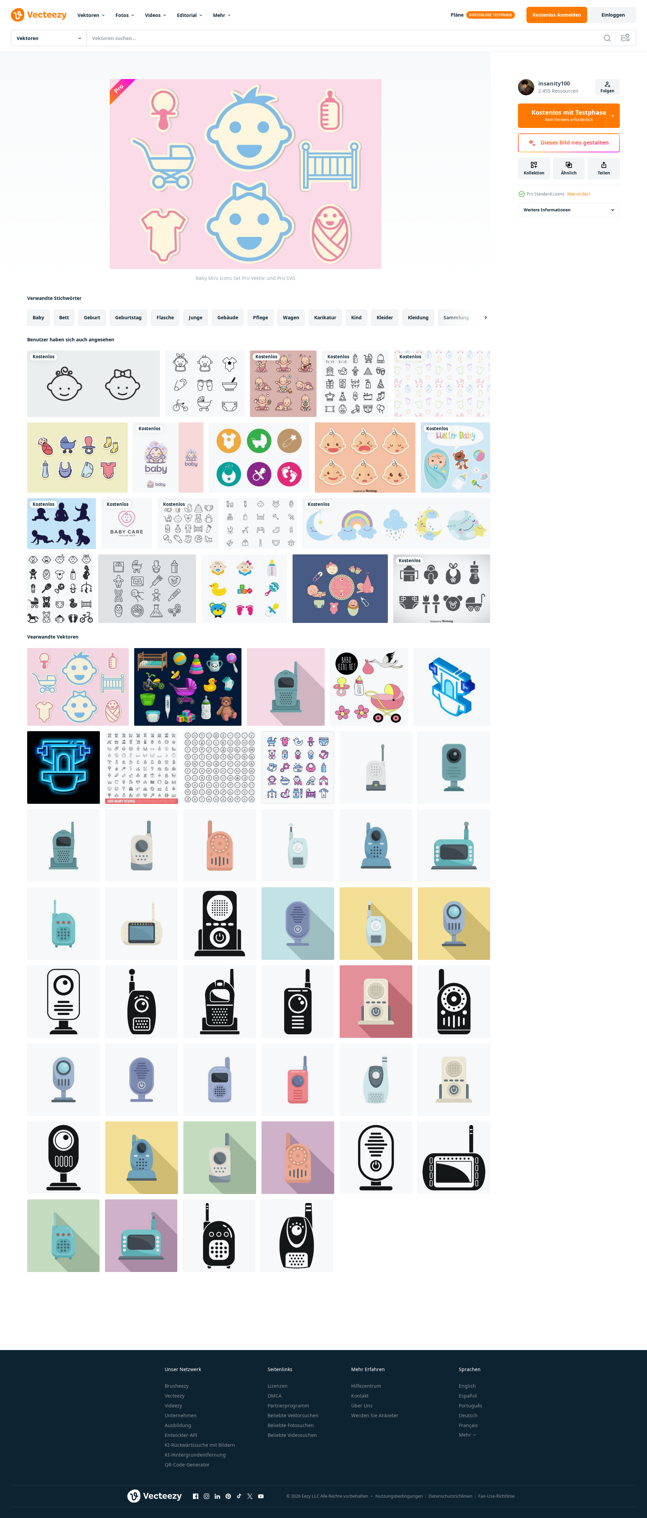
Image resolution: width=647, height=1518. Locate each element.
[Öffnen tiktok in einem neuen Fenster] (239, 1496)
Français (468, 1425)
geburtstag (128, 317)
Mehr (219, 15)
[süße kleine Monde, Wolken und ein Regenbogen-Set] (396, 523)
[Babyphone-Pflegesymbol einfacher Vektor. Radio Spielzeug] (219, 1235)
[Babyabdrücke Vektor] (259, 457)
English (467, 1386)
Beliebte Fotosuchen (291, 1425)
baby (38, 317)
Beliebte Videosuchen (292, 1435)
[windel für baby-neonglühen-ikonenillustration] (63, 767)
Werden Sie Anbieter (374, 1415)
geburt (92, 317)
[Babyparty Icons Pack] (355, 383)
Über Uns (362, 1405)
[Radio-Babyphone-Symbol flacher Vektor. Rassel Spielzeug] (298, 923)
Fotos (122, 15)
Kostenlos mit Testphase (569, 116)
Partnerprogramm (288, 1405)
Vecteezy (174, 1395)
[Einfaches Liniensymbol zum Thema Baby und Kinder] (188, 523)
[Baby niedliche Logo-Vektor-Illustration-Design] (168, 457)
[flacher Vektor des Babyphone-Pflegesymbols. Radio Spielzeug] (63, 923)
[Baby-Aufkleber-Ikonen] (77, 457)
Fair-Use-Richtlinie (496, 1496)
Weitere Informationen (547, 210)
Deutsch (468, 1415)
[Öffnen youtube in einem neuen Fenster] (261, 1496)
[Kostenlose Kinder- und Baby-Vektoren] (260, 523)
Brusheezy (176, 1386)
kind (356, 317)
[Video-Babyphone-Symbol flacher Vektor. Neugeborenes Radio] (141, 923)
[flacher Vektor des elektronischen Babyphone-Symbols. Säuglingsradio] (298, 845)
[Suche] (607, 38)
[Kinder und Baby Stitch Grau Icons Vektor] (441, 588)
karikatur (325, 317)
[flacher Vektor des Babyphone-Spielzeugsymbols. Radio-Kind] (298, 1079)
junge (195, 317)
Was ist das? (578, 194)
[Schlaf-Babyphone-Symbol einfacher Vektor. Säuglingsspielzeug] (296, 1235)
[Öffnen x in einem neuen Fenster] (250, 1496)
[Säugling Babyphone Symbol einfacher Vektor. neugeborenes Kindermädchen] (454, 1001)
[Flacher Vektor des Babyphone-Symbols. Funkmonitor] (286, 687)
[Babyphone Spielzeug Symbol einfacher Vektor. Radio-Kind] (298, 1001)
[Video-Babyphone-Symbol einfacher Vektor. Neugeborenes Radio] (454, 1157)
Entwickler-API (181, 1435)
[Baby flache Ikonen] (244, 588)
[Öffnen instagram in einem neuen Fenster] (206, 1496)
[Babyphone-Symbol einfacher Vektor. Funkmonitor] (219, 1001)
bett (64, 317)
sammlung (456, 317)
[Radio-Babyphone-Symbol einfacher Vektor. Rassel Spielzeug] (376, 1157)
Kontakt (360, 1395)
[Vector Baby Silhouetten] (61, 523)
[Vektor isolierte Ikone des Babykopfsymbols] (93, 383)
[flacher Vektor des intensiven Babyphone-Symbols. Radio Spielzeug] (141, 845)
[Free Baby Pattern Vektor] (442, 383)
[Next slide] (480, 317)
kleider (385, 317)
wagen (291, 317)
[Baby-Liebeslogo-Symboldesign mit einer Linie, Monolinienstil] (126, 523)
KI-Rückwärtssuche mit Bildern (200, 1445)
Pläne (457, 15)
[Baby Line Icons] (205, 383)
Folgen (607, 91)
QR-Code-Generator (187, 1464)
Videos (153, 15)
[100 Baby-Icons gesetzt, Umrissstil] (141, 767)
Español (468, 1395)
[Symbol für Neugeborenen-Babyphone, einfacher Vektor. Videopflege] (63, 1001)
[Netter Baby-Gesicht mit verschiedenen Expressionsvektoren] (365, 457)
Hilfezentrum (366, 1386)
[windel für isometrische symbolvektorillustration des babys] (451, 687)
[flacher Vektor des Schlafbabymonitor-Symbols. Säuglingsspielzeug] (376, 1079)
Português (470, 1405)
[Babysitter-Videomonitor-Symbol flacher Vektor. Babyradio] (454, 845)
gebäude (227, 317)
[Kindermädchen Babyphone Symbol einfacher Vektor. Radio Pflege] (219, 923)
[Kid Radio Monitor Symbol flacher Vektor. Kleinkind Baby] (376, 767)
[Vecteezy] (39, 15)
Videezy (173, 1405)
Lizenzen (278, 1386)
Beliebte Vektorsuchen (293, 1415)
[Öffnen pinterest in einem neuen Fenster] (228, 1496)
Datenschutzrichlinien (450, 1496)
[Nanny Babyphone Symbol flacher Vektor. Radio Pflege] (376, 1001)
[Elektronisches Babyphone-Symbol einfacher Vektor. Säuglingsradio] (141, 1001)
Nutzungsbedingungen (399, 1496)
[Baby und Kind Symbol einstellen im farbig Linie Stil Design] (298, 767)
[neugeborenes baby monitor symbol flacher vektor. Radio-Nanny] (219, 1079)
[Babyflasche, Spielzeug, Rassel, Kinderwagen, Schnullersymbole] (187, 687)
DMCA (275, 1395)
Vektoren (88, 15)
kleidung (418, 317)
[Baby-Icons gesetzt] (340, 588)
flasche (165, 317)
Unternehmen (181, 1415)
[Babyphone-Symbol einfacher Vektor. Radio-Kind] (63, 1157)
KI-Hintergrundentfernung (195, 1454)
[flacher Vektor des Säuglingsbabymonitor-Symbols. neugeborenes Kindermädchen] (219, 845)
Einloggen (613, 15)
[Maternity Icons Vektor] (147, 588)
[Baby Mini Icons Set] (78, 687)
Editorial (187, 15)
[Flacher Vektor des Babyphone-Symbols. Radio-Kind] (454, 923)
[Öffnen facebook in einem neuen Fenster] (195, 1496)
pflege (260, 317)
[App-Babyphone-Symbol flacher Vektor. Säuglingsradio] (376, 845)
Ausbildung (178, 1425)
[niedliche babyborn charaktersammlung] (283, 383)
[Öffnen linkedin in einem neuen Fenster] (217, 1496)
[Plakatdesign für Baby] (455, 457)
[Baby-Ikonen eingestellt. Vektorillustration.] (60, 588)
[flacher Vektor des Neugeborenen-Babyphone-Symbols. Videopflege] (454, 767)
